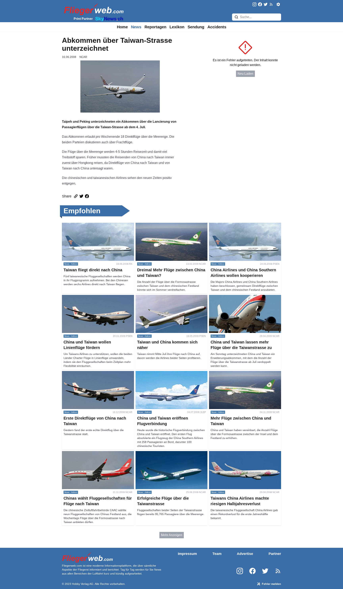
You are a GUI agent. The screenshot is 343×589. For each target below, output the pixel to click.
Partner (275, 554)
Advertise (245, 554)
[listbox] (122, 27)
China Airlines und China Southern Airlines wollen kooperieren (244, 227)
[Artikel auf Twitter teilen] (81, 196)
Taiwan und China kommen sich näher (163, 297)
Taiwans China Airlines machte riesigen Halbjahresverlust (237, 456)
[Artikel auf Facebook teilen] (87, 196)
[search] (236, 17)
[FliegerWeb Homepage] (93, 9)
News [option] (136, 27)
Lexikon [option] (177, 27)
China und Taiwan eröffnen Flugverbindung (166, 373)
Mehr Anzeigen (171, 535)
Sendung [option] (196, 27)
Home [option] (122, 27)
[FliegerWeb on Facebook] (260, 5)
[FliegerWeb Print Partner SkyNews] (108, 19)
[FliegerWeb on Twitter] (265, 5)
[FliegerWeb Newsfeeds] (271, 4)
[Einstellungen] (278, 4)
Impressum (187, 554)
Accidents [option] (216, 27)
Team (217, 554)
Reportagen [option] (155, 27)
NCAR (83, 56)
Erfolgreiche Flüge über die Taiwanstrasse (165, 453)
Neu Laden (245, 73)
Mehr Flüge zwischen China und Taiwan (237, 373)
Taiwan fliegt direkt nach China (83, 225)
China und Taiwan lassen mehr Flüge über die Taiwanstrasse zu (241, 299)
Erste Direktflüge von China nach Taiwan (90, 373)
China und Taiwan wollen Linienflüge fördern (93, 297)
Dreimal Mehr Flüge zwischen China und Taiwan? (171, 225)
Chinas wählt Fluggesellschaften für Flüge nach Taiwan (95, 456)
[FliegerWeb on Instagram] (254, 5)
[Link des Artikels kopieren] (76, 196)
